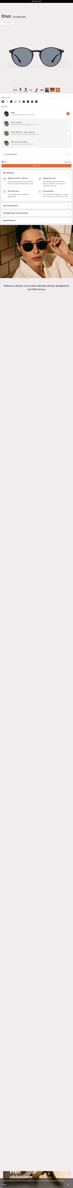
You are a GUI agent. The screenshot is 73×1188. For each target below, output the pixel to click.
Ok (68, 1184)
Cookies (4, 1184)
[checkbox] (36, 114)
